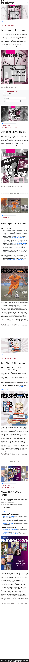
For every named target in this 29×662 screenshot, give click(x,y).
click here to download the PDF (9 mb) (17, 386)
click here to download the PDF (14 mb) (17, 259)
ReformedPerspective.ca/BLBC (19, 243)
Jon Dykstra (6, 23)
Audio (4, 509)
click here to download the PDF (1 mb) (15, 48)
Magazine (3, 86)
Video (4, 511)
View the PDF (6, 532)
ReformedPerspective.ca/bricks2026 (19, 237)
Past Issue (10, 86)
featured (7, 325)
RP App (15, 324)
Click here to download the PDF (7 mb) (11, 533)
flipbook (13, 325)
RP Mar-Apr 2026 (4, 262)
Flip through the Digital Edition (10, 529)
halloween (8, 186)
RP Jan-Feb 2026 (4, 389)
